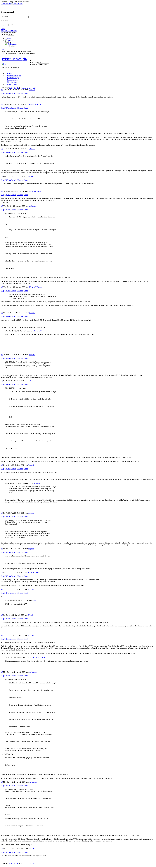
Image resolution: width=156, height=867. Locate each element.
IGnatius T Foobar (35, 104)
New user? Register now (9, 31)
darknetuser (33, 206)
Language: (4, 25)
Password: (4, 21)
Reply (3, 93)
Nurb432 (32, 90)
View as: (35, 64)
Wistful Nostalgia (14, 59)
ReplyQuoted (11, 93)
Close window (6, 4)
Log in (3, 29)
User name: (4, 17)
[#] (2, 90)
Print (26, 93)
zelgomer (32, 149)
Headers (20, 93)
